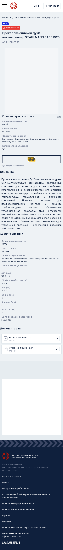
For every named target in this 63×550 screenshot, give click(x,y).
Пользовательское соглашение (18, 509)
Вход (36, 5)
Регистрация (52, 5)
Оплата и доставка (11, 476)
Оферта (6, 515)
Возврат (6, 482)
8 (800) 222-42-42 (11, 536)
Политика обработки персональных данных (24, 527)
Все (59, 116)
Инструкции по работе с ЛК (16, 488)
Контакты (6, 521)
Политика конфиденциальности (18, 503)
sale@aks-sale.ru (11, 541)
